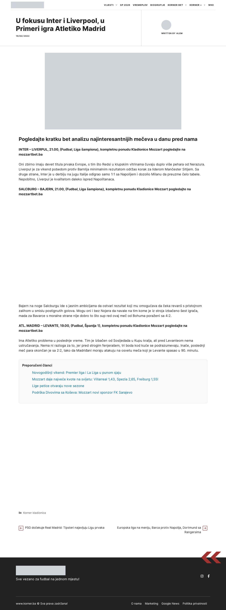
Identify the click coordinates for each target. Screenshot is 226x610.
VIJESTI (109, 5)
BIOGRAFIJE (157, 5)
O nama (136, 603)
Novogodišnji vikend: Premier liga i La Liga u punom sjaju (76, 373)
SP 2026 (125, 5)
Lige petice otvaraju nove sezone (58, 386)
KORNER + (196, 5)
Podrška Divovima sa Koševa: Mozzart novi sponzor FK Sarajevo (82, 392)
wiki (211, 5)
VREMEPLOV (140, 5)
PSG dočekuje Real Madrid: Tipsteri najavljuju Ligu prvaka (64, 527)
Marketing (151, 603)
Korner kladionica (34, 512)
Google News (170, 603)
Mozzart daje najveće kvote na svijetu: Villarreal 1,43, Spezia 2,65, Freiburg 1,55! (95, 379)
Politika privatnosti (195, 603)
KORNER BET (175, 5)
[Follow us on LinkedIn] (208, 576)
